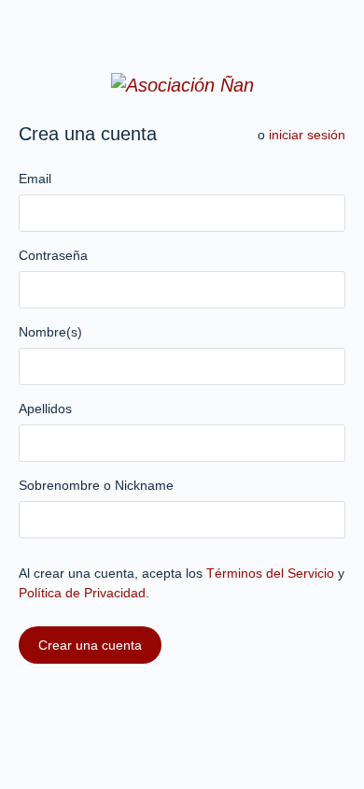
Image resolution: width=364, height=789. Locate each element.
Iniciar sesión (307, 134)
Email (35, 178)
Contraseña (53, 255)
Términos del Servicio (270, 573)
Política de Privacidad (82, 592)
